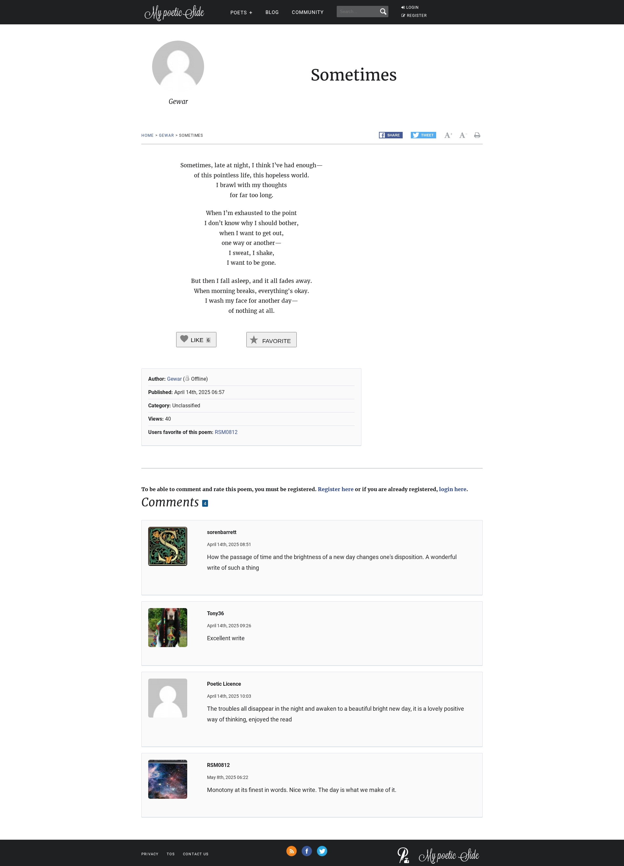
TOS (171, 854)
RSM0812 (226, 432)
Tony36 (215, 613)
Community (308, 12)
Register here (336, 489)
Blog (272, 12)
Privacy (150, 854)
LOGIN (412, 7)
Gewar (166, 135)
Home (147, 135)
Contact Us (196, 854)
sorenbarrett (221, 532)
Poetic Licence (224, 684)
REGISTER (417, 15)
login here (452, 489)
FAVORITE (276, 341)
